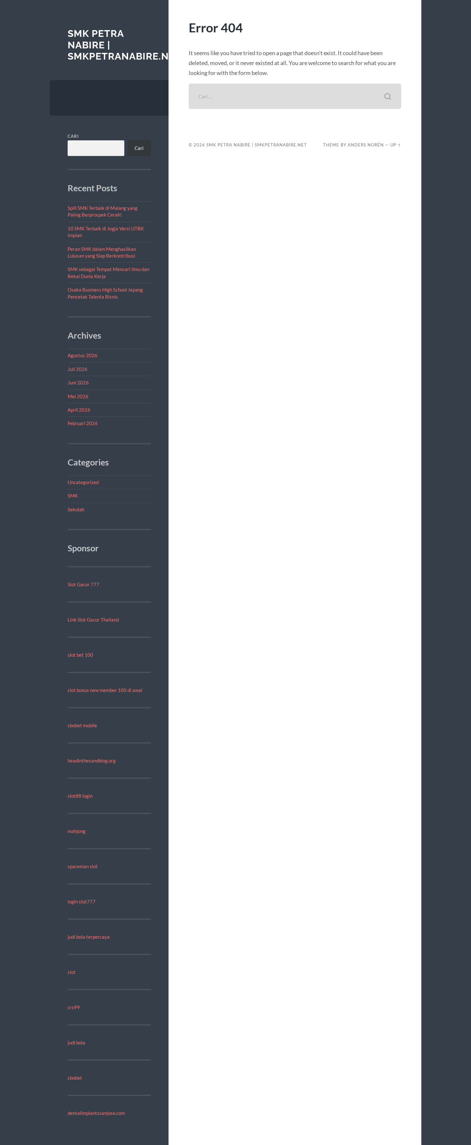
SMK (73, 495)
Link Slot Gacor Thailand (93, 619)
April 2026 (79, 410)
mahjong (77, 831)
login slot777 (81, 901)
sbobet (75, 1078)
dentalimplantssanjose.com (96, 1113)
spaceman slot (83, 866)
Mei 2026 (78, 396)
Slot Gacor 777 (83, 584)
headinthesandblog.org (92, 760)
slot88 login (80, 796)
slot (72, 972)
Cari (73, 136)
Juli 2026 (77, 369)
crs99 (74, 1007)
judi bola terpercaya (89, 937)
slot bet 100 (80, 655)
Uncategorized (83, 482)
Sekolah (76, 509)
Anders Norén (366, 144)
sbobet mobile (82, 725)
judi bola (76, 1042)
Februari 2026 (83, 423)
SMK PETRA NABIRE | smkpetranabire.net (256, 144)
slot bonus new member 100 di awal (105, 690)
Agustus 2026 (82, 355)
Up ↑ (395, 144)
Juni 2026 (78, 382)
